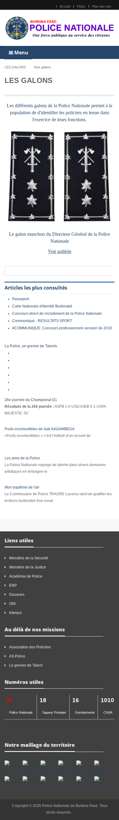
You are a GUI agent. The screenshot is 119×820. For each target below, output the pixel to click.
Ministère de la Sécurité (28, 558)
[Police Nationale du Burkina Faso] (59, 28)
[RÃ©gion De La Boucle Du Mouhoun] (30, 766)
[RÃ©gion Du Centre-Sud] (48, 782)
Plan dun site (101, 6)
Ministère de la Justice (27, 567)
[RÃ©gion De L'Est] (12, 766)
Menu (20, 52)
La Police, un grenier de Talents (31, 346)
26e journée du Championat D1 (31, 400)
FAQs (81, 6)
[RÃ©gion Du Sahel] (102, 782)
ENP (13, 585)
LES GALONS (15, 67)
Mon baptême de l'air (22, 487)
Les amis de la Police (22, 458)
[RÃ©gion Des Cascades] (48, 766)
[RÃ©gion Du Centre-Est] (102, 766)
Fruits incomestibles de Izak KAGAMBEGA (39, 429)
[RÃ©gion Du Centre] (84, 766)
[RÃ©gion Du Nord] (66, 782)
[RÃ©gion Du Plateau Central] (84, 782)
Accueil (65, 6)
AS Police (17, 656)
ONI (12, 604)
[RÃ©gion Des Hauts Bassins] (66, 766)
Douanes (16, 594)
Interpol (15, 613)
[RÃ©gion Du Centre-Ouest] (30, 782)
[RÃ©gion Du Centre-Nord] (12, 782)
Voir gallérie (59, 251)
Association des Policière (30, 647)
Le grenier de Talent (25, 665)
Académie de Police (25, 576)
